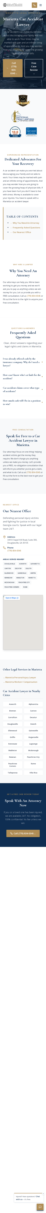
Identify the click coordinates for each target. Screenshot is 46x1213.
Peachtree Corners (12, 764)
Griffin (12, 737)
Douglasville (12, 724)
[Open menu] (40, 5)
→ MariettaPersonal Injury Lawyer (19, 677)
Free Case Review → (34, 68)
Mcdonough (33, 750)
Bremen (12, 711)
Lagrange (33, 744)
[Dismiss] (43, 1193)
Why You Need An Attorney (24, 223)
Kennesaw (12, 744)
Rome (33, 763)
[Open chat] (40, 1207)
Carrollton (12, 717)
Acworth (12, 704)
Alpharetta (33, 704)
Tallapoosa (12, 773)
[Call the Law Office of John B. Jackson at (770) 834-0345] (34, 5)
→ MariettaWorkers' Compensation (20, 682)
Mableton (12, 750)
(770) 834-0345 (33, 296)
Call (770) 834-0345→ (13, 68)
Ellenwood (12, 730)
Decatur (33, 717)
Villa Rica (33, 773)
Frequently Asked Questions (25, 227)
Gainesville (33, 730)
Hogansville (33, 737)
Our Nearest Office (20, 232)
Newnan (12, 757)
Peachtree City (33, 757)
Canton (33, 711)
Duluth (33, 724)
